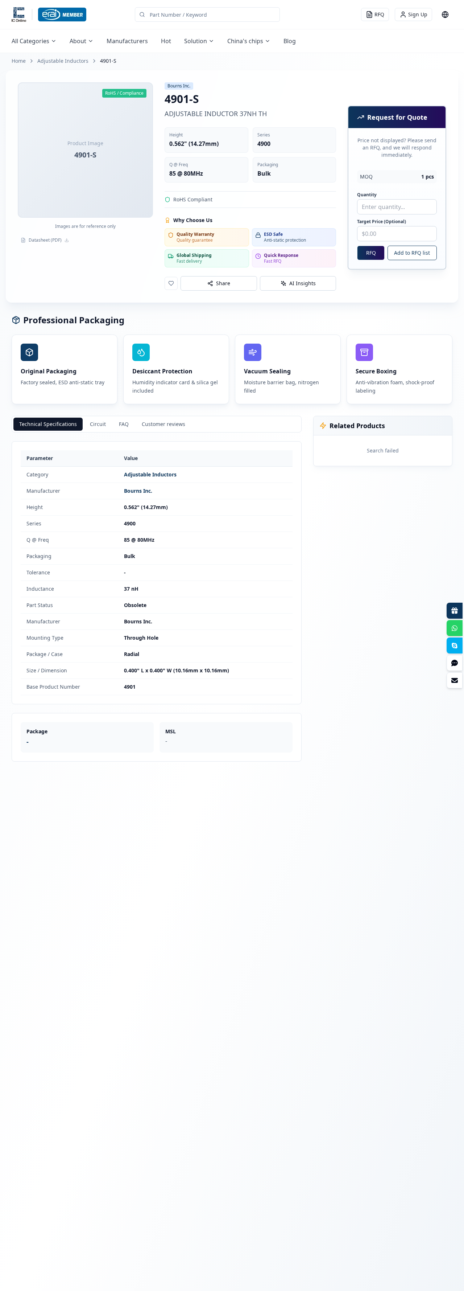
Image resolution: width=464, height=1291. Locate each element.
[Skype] (455, 645)
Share (223, 283)
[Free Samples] (455, 611)
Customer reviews (163, 424)
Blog (289, 41)
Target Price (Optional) (381, 222)
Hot (166, 41)
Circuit (98, 424)
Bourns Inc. (138, 490)
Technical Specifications (48, 424)
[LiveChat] (455, 663)
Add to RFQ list (412, 252)
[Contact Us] (455, 680)
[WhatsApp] (455, 628)
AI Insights (302, 283)
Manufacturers (127, 41)
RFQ (371, 252)
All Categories (30, 41)
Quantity (367, 195)
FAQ (124, 424)
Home (19, 60)
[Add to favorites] (171, 283)
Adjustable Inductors (62, 60)
